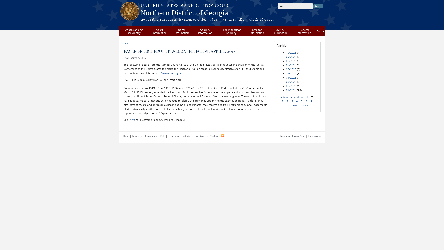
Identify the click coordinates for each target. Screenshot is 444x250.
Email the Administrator (179, 136)
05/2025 (291, 73)
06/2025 (291, 69)
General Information (304, 31)
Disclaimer (285, 136)
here (132, 120)
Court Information (159, 31)
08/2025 (291, 61)
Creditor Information (257, 31)
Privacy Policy (298, 136)
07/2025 (291, 65)
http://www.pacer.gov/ (168, 73)
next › (295, 105)
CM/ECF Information (280, 31)
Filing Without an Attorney (231, 31)
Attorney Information (205, 31)
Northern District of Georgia (184, 13)
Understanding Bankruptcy (134, 31)
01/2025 (291, 90)
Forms (320, 31)
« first (284, 97)
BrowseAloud (314, 136)
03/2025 (291, 82)
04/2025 (291, 77)
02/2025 (291, 86)
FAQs (162, 136)
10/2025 (291, 52)
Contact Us (137, 136)
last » (305, 105)
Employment (151, 136)
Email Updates (201, 136)
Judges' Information (182, 31)
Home (127, 43)
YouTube (214, 136)
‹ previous (297, 97)
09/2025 (291, 57)
